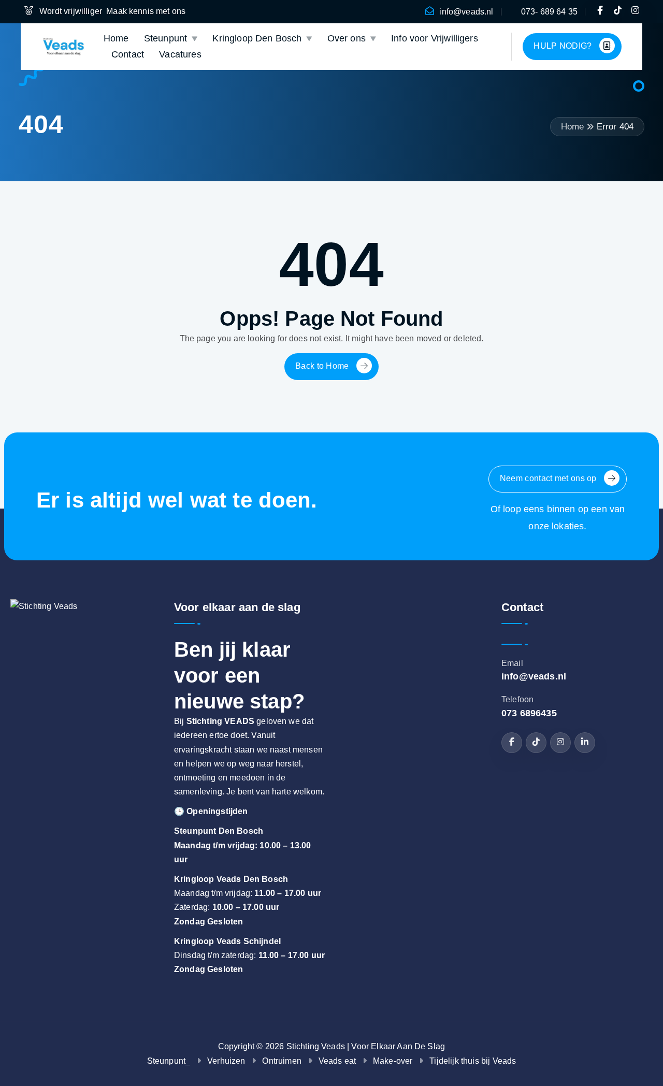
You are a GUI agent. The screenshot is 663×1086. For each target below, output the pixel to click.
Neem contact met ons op (549, 478)
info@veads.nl (466, 11)
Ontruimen (281, 1060)
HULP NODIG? (564, 45)
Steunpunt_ (169, 1060)
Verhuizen (226, 1060)
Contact (127, 54)
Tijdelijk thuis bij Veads (472, 1060)
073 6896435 (529, 713)
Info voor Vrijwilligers (434, 38)
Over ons (346, 38)
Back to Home (323, 366)
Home (116, 38)
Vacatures (180, 54)
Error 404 (615, 127)
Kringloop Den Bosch (256, 38)
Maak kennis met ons (147, 11)
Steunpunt (165, 38)
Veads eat (337, 1060)
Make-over (392, 1060)
